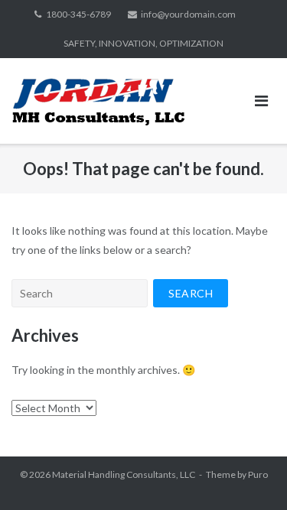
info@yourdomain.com (188, 14)
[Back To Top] (249, 473)
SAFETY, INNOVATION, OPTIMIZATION (143, 43)
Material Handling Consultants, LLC (123, 474)
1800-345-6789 (78, 14)
